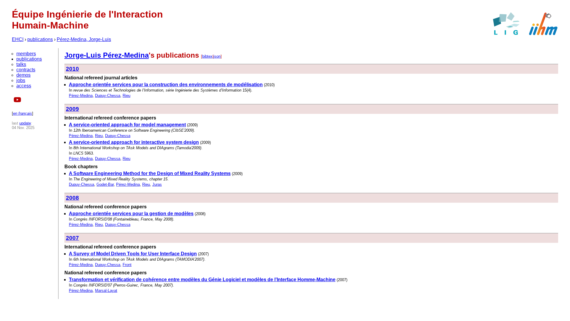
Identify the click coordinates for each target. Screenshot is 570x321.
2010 (72, 69)
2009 (72, 109)
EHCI (17, 39)
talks (21, 64)
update (25, 123)
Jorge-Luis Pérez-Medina (106, 55)
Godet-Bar (105, 184)
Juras (157, 184)
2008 (72, 198)
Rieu (126, 95)
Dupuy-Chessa (107, 95)
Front (127, 264)
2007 (72, 238)
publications (40, 39)
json (217, 56)
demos (23, 75)
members (26, 53)
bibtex (207, 56)
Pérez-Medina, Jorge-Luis (84, 39)
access (23, 85)
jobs (20, 80)
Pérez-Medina (81, 95)
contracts (25, 69)
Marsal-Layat (106, 290)
